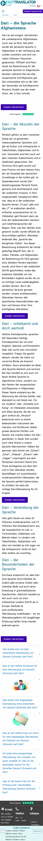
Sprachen (5, 15)
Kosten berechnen (33, 11)
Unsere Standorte (35, 823)
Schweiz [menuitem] (32, 6)
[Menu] (3, 11)
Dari (15, 15)
